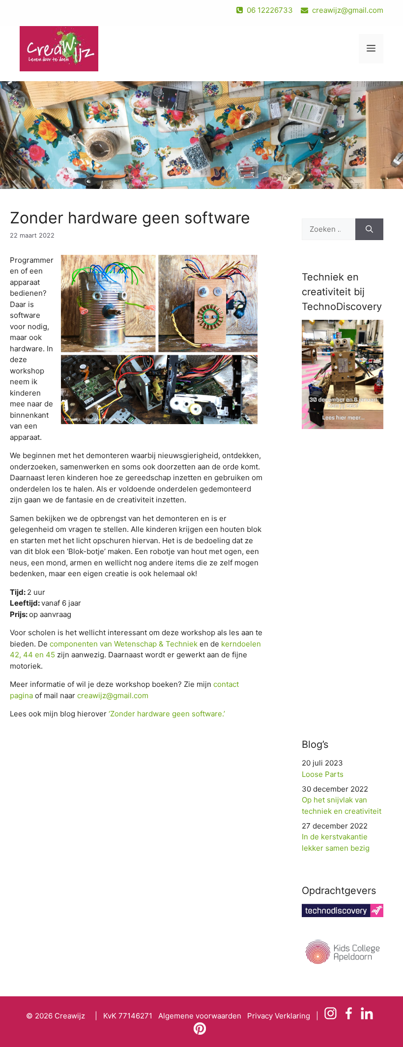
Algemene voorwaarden (199, 1015)
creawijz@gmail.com (347, 10)
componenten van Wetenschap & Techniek (124, 643)
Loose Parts (323, 774)
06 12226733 (269, 10)
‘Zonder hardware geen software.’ (167, 713)
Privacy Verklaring (278, 1015)
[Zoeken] (369, 229)
